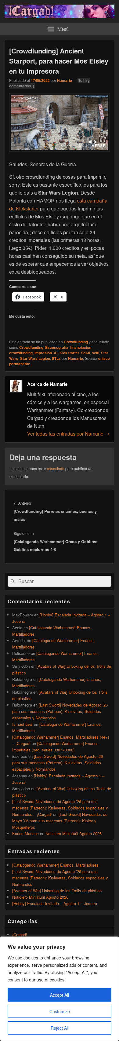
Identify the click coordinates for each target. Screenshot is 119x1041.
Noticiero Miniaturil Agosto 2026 (73, 833)
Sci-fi (85, 353)
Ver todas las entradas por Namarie (68, 433)
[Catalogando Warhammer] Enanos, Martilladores (55, 865)
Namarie (64, 80)
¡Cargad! (19, 934)
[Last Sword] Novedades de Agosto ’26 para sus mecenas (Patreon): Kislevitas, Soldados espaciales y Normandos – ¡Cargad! (60, 807)
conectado (55, 468)
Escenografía (56, 347)
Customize (59, 1011)
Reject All (60, 1028)
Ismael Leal (22, 724)
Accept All (59, 995)
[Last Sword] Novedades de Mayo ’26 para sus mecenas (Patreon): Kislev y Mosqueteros (59, 820)
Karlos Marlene (25, 833)
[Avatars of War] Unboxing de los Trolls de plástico (57, 890)
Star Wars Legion (35, 358)
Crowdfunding (76, 342)
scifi (95, 353)
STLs (56, 358)
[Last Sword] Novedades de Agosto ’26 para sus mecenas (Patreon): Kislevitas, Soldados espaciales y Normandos (60, 711)
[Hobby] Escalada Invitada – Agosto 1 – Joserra (54, 903)
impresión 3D (46, 353)
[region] (59, 989)
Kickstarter (69, 353)
